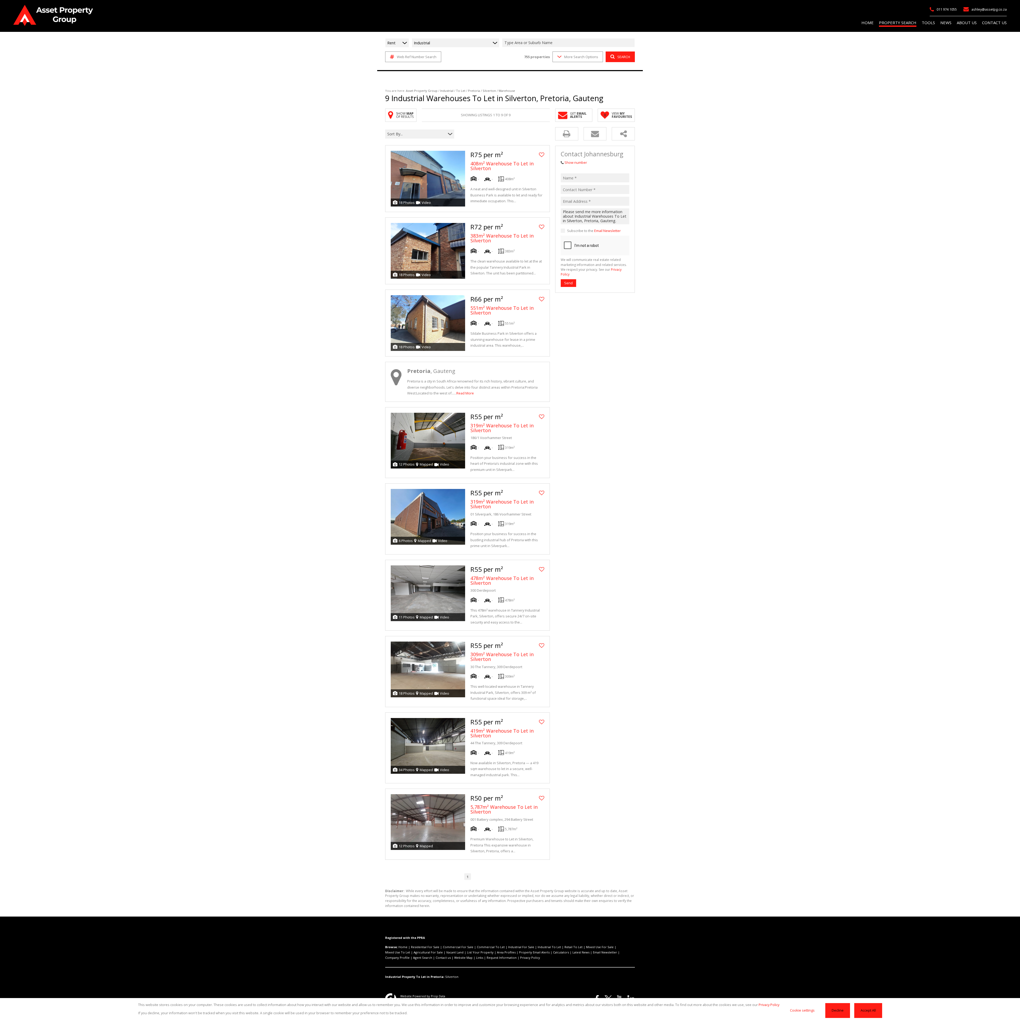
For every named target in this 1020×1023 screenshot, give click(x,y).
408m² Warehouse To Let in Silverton (502, 166)
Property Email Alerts (534, 952)
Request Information (502, 958)
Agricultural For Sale (428, 952)
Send (568, 283)
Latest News (580, 952)
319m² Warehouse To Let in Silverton (502, 428)
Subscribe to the (594, 230)
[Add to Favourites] (541, 154)
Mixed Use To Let (397, 952)
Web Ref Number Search (416, 56)
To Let (460, 91)
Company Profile (397, 958)
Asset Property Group (421, 91)
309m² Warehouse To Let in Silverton (502, 656)
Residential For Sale (425, 947)
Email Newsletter (607, 230)
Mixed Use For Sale (600, 947)
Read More (465, 393)
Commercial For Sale (458, 947)
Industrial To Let (549, 947)
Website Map (463, 958)
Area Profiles (506, 952)
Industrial (446, 91)
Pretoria (474, 91)
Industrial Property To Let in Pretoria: (414, 977)
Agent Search (422, 958)
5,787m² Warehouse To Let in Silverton (504, 809)
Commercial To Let (491, 947)
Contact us (443, 958)
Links (479, 958)
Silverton (489, 91)
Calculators (561, 952)
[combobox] (569, 42)
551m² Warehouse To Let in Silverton (502, 310)
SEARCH (623, 56)
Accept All (868, 1010)
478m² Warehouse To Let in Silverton (502, 580)
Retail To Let (573, 947)
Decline (838, 1010)
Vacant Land (455, 952)
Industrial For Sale (521, 947)
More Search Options (581, 56)
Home (402, 947)
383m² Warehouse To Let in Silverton (502, 238)
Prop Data (438, 996)
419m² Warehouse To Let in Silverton (502, 733)
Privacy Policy (530, 958)
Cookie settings (802, 1010)
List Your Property (480, 952)
